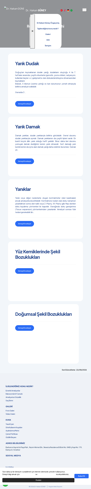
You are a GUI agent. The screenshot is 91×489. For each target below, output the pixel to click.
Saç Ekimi (9, 400)
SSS (48, 40)
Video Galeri (10, 414)
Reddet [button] (38, 480)
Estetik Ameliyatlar (13, 391)
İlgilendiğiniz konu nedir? (48, 28)
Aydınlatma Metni (12, 431)
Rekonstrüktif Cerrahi (14, 394)
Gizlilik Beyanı (11, 437)
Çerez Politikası (12, 434)
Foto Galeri (10, 411)
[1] (84, 10)
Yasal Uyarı (10, 424)
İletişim (48, 45)
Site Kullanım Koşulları (14, 427)
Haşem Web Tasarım (55, 486)
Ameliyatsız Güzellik (13, 397)
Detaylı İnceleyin (24, 104)
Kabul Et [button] (81, 476)
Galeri (48, 34)
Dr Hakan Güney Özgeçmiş (48, 23)
